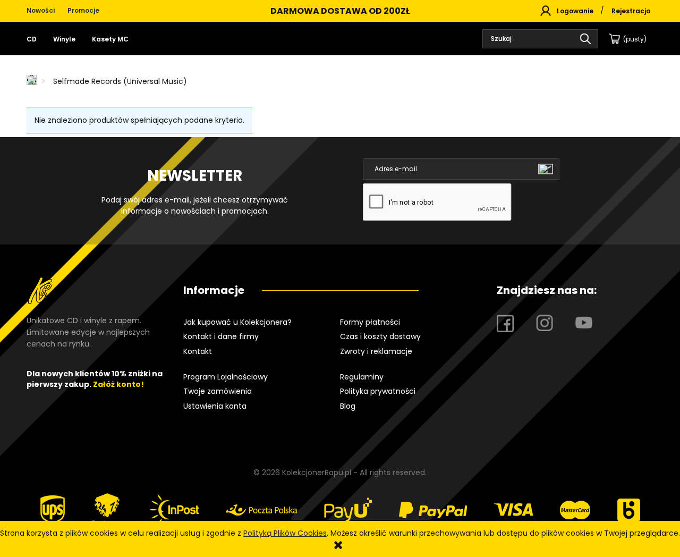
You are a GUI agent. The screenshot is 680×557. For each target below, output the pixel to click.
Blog (347, 406)
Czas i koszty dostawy (380, 336)
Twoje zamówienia (217, 391)
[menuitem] (36, 39)
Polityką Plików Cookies (285, 533)
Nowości (41, 10)
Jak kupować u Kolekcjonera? (237, 322)
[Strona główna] (32, 81)
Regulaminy (362, 377)
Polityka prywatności (377, 391)
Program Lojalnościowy (225, 377)
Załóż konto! (118, 384)
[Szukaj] (585, 39)
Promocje (83, 10)
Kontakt (197, 351)
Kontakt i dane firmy (221, 336)
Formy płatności (370, 322)
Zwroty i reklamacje (376, 351)
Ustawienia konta (214, 406)
